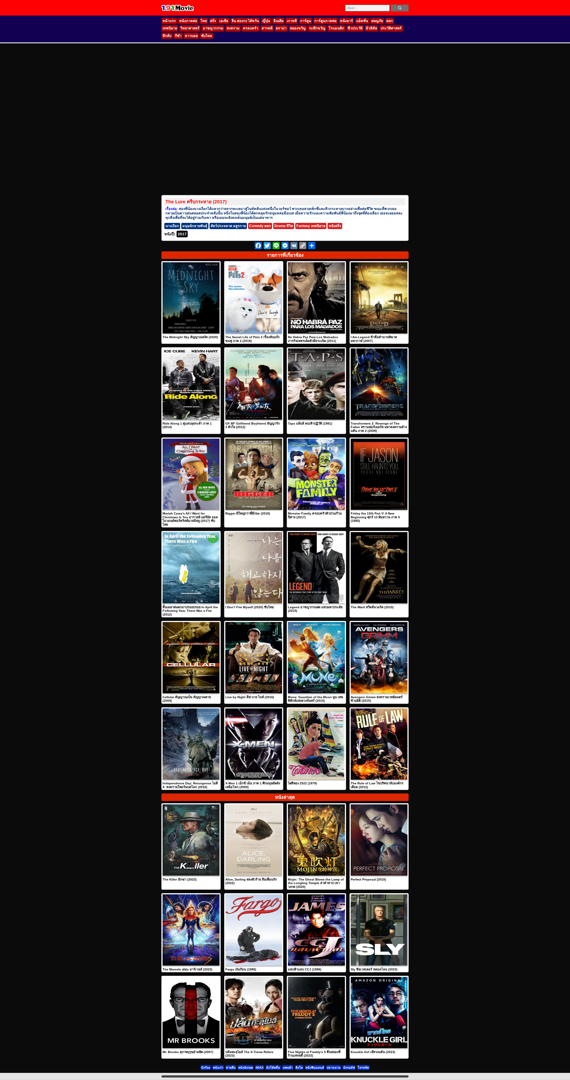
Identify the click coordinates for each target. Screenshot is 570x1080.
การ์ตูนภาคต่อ (325, 21)
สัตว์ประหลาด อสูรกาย (228, 226)
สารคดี (267, 28)
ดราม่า (281, 28)
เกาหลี (292, 21)
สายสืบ (231, 1067)
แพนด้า (288, 1067)
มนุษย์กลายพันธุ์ (194, 226)
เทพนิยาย (170, 28)
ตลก (389, 21)
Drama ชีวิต (283, 226)
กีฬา (178, 36)
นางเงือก (172, 226)
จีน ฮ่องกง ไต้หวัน (245, 21)
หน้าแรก (169, 21)
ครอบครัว (250, 28)
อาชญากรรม (213, 28)
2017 (182, 234)
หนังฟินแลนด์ (314, 1067)
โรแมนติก (336, 28)
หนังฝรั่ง (335, 226)
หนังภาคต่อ (188, 21)
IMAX (259, 1067)
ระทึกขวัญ (317, 28)
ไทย (204, 21)
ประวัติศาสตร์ (391, 28)
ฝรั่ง (213, 21)
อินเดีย (278, 21)
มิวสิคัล (371, 28)
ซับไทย (206, 36)
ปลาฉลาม (333, 1067)
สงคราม (233, 28)
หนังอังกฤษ (245, 1067)
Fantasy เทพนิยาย (310, 226)
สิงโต (299, 1067)
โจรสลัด (363, 1067)
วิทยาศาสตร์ (190, 28)
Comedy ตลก (260, 226)
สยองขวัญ (298, 28)
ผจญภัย (377, 21)
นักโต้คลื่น (273, 1067)
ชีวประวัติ (355, 28)
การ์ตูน (305, 21)
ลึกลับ (167, 36)
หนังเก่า (218, 1067)
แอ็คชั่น (362, 21)
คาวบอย (191, 36)
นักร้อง (205, 1067)
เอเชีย (223, 21)
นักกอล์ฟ (349, 1067)
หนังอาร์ (346, 21)
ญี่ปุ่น (266, 21)
